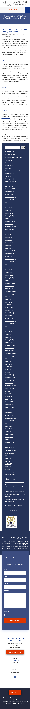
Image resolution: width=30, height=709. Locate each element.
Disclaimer (6, 611)
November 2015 (9, 445)
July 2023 (7, 202)
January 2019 (8, 342)
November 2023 (9, 191)
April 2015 (8, 464)
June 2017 (8, 394)
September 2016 (9, 418)
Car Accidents (8, 160)
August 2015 (8, 453)
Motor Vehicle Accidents (11, 171)
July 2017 (7, 391)
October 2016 (9, 415)
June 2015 (8, 458)
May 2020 (8, 302)
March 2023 (8, 213)
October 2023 (9, 194)
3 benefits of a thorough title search (14, 491)
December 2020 (9, 283)
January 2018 (8, 375)
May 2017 (7, 396)
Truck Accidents (9, 176)
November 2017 (9, 380)
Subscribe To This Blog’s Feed (14, 505)
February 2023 (9, 216)
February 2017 (9, 404)
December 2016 (9, 410)
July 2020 (7, 296)
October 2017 (9, 383)
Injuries (7, 168)
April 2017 (8, 399)
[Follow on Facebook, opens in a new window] (15, 677)
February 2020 (9, 310)
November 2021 (9, 253)
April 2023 (8, 210)
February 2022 (9, 245)
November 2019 (9, 315)
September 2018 (9, 353)
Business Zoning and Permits (12, 157)
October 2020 (9, 288)
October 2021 (9, 256)
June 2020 (8, 299)
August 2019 (8, 323)
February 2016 (9, 437)
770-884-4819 (12, 10)
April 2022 (8, 240)
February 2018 (9, 372)
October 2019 (9, 318)
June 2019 (8, 329)
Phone (6, 583)
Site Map (11, 701)
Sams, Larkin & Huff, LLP (15, 34)
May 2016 (8, 429)
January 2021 (8, 280)
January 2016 (8, 439)
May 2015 (8, 461)
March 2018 (8, 369)
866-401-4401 (23, 545)
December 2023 (9, 189)
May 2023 (8, 208)
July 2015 (7, 456)
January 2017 (8, 407)
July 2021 (7, 264)
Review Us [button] (15, 692)
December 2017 (9, 377)
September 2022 (9, 226)
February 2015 (9, 469)
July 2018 (7, 358)
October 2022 (9, 224)
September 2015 (9, 450)
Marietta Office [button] (15, 652)
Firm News (8, 165)
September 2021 (9, 259)
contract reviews (6, 118)
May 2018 (8, 364)
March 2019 (8, 337)
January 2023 (8, 218)
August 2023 (8, 199)
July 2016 (7, 423)
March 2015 (8, 466)
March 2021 (8, 275)
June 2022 (8, 234)
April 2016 (8, 431)
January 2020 (8, 313)
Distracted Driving (10, 162)
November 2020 (9, 286)
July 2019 (7, 326)
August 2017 (8, 388)
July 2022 (7, 232)
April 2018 (8, 367)
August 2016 (8, 420)
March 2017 (8, 402)
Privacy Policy (18, 701)
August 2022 (8, 229)
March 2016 (8, 434)
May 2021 (8, 270)
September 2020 (9, 291)
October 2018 (9, 350)
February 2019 (9, 340)
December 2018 (9, 345)
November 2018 (9, 348)
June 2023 (8, 205)
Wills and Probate (10, 181)
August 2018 (8, 356)
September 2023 (9, 197)
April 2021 (8, 272)
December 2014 (9, 474)
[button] (27, 9)
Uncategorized (9, 179)
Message (6, 590)
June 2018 (8, 361)
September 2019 (9, 321)
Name (5, 569)
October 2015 (9, 447)
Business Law (8, 36)
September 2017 (9, 385)
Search (23, 147)
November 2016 (9, 412)
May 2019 (8, 332)
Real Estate (8, 173)
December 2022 (9, 221)
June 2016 (8, 426)
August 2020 (8, 294)
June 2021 (8, 267)
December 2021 (9, 251)
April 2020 (8, 305)
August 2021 (8, 261)
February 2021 (9, 278)
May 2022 (8, 237)
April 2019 (8, 334)
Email (6, 576)
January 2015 (8, 472)
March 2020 (8, 307)
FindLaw (22, 703)
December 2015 (9, 442)
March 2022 (8, 243)
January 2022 (8, 248)
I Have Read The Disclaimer (11, 615)
